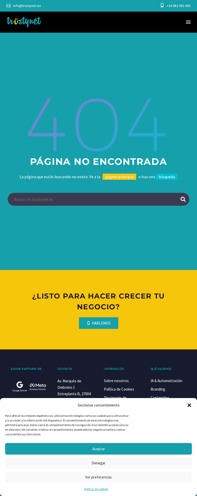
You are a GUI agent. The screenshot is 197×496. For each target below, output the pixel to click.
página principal (119, 176)
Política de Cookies (119, 389)
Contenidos (160, 397)
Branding (158, 389)
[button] (189, 405)
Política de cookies (96, 489)
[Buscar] (183, 199)
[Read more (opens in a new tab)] (23, 6)
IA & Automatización (166, 380)
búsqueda (167, 176)
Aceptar (98, 448)
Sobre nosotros (116, 380)
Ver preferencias (98, 477)
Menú (188, 22)
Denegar (98, 463)
